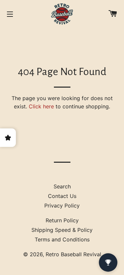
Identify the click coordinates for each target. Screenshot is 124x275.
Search (62, 186)
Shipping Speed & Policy (62, 230)
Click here (41, 106)
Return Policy (62, 220)
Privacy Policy (62, 205)
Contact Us (62, 196)
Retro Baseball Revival (73, 254)
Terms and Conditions (62, 239)
